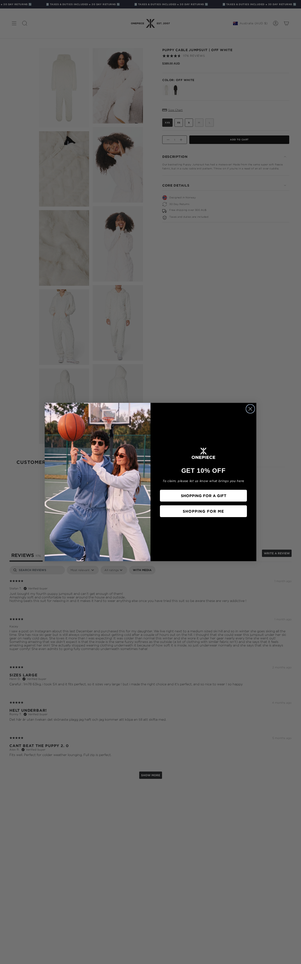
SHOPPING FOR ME (203, 511)
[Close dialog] (250, 409)
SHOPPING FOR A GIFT (203, 496)
